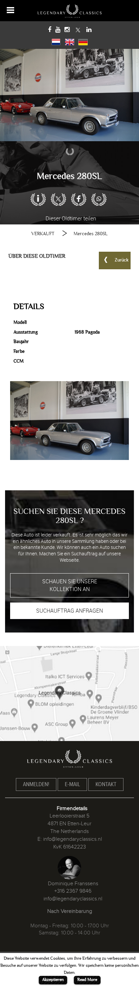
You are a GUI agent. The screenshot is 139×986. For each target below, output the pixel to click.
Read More (87, 979)
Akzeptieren (53, 979)
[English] (69, 41)
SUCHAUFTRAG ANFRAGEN (69, 610)
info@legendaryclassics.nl (72, 839)
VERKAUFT (42, 233)
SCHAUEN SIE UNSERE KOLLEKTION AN (69, 585)
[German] (83, 41)
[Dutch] (56, 41)
